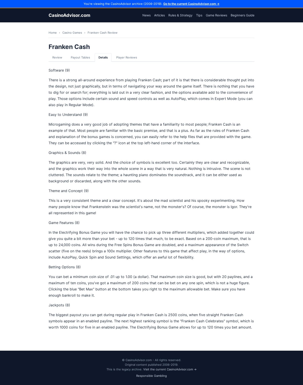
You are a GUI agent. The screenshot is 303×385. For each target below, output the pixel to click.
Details (103, 57)
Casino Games (72, 32)
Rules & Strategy (180, 15)
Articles (159, 15)
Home (53, 32)
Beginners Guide (242, 15)
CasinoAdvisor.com (69, 15)
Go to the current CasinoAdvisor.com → (191, 4)
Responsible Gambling (151, 375)
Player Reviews (126, 57)
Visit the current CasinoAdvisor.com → (170, 369)
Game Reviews (216, 15)
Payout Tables (80, 57)
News (146, 15)
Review (57, 57)
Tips (199, 15)
